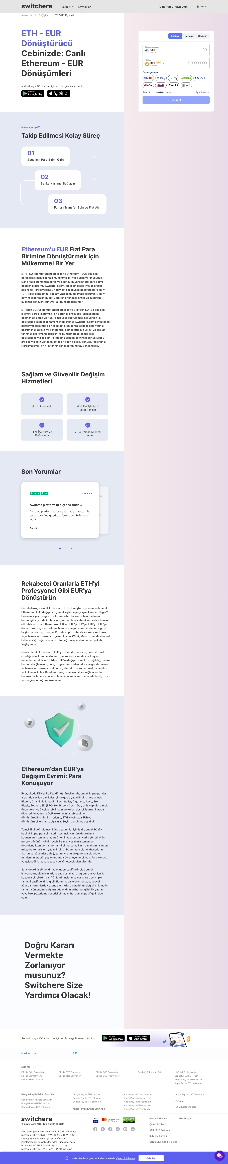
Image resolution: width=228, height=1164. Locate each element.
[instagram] (125, 1129)
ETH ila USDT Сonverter (107, 1075)
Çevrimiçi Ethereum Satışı (150, 1072)
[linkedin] (118, 1129)
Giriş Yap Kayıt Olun (173, 6)
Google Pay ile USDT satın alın (36, 1103)
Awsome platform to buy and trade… (56, 505)
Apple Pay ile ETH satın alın (188, 1083)
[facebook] (95, 1129)
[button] (66, 7)
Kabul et (151, 1158)
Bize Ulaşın (185, 1118)
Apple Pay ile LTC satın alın (137, 1109)
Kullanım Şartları (158, 1135)
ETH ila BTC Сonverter (69, 1072)
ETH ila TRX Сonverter (69, 1075)
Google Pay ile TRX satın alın (87, 1101)
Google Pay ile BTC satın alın (35, 1107)
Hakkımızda (28, 1053)
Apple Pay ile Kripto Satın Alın (138, 1094)
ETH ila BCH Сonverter (32, 1072)
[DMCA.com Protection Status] (129, 1119)
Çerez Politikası (157, 1124)
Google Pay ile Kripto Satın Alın (36, 1099)
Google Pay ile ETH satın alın (189, 1079)
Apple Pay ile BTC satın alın (137, 1101)
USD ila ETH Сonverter (186, 1072)
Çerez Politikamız (125, 1158)
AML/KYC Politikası (159, 1130)
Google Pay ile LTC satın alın (87, 1098)
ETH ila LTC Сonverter (32, 1075)
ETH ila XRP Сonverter (32, 1079)
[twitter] (103, 1129)
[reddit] (133, 1129)
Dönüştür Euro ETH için (186, 1075)
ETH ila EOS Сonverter (106, 1072)
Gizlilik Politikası (158, 1118)
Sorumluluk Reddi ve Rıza (163, 1141)
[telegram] (110, 1129)
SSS (75, 1053)
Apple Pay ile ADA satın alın (137, 1098)
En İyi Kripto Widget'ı (185, 1106)
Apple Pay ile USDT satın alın (189, 1094)
